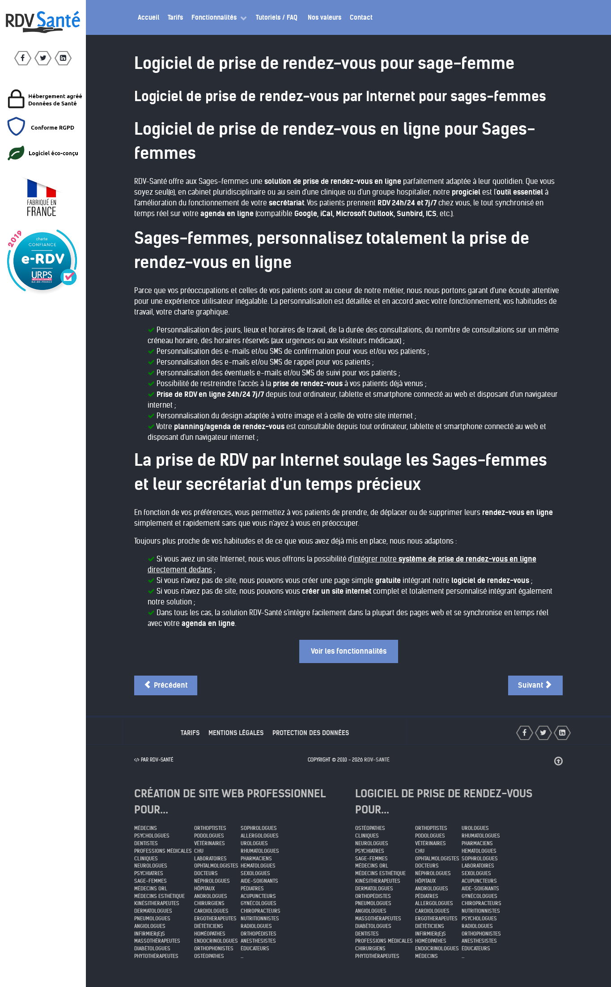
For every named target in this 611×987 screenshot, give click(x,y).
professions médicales (163, 851)
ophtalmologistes (216, 866)
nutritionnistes (260, 918)
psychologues (152, 836)
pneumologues (152, 918)
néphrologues (212, 881)
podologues (209, 836)
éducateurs (255, 948)
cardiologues (211, 911)
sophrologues (259, 828)
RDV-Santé (377, 760)
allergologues (260, 836)
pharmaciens (256, 858)
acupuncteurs (258, 896)
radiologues (256, 926)
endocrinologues (216, 941)
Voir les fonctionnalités (348, 651)
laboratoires (210, 858)
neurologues (150, 866)
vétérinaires (209, 843)
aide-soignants (259, 881)
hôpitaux (204, 888)
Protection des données (310, 733)
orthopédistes (258, 934)
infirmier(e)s (149, 934)
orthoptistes (210, 828)
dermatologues (153, 911)
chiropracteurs (260, 911)
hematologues (258, 866)
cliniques (146, 858)
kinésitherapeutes (156, 903)
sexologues (255, 873)
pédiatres (252, 888)
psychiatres (148, 873)
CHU (199, 851)
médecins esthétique (159, 896)
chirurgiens (209, 903)
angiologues (149, 926)
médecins (145, 828)
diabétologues (152, 948)
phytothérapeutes (156, 956)
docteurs (206, 873)
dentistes (146, 843)
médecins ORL (150, 888)
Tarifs (190, 733)
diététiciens (208, 926)
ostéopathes (209, 956)
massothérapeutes (157, 941)
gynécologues (258, 903)
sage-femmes (150, 881)
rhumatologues (260, 851)
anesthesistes (258, 941)
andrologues (210, 896)
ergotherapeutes (215, 918)
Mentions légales (235, 733)
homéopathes (209, 934)
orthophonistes (213, 948)
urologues (254, 843)
